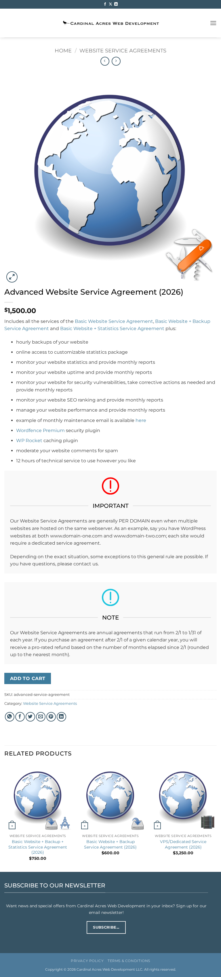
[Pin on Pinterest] (51, 717)
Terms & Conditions (129, 961)
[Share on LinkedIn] (61, 717)
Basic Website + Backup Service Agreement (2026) (110, 844)
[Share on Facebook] (20, 717)
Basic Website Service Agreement (114, 321)
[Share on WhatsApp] (9, 717)
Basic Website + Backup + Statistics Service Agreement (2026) (37, 847)
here (141, 420)
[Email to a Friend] (40, 717)
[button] (213, 23)
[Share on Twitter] (30, 717)
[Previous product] (116, 61)
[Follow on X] (110, 4)
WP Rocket (29, 440)
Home (63, 50)
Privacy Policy (87, 961)
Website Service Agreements (122, 50)
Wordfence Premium (40, 430)
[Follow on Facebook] (105, 4)
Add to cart (27, 678)
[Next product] (104, 61)
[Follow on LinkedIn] (116, 4)
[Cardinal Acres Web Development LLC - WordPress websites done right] (111, 23)
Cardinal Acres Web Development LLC (109, 969)
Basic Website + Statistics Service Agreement (112, 328)
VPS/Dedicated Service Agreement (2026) (183, 844)
